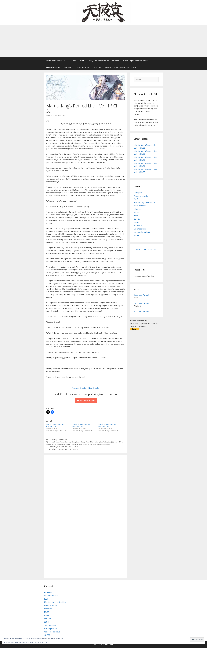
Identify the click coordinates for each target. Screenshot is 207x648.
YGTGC (137, 235)
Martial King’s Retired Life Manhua (135, 61)
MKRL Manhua (140, 205)
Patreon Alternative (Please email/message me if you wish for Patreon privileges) (144, 323)
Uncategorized (140, 229)
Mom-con (97, 67)
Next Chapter (94, 388)
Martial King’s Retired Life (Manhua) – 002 (107, 425)
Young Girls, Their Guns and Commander (104, 61)
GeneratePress (107, 645)
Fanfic (136, 199)
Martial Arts (119, 442)
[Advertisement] (103, 41)
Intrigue (96, 442)
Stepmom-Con (140, 225)
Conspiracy (76, 442)
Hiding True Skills (87, 442)
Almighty (67, 67)
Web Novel (83, 444)
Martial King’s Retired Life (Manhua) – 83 (81, 425)
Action (51, 442)
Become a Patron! (141, 295)
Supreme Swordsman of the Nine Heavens (120, 67)
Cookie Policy (45, 642)
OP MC (68, 444)
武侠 (94, 444)
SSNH (136, 222)
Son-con (73, 61)
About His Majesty (53, 67)
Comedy (68, 442)
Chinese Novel (59, 442)
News (136, 215)
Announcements (141, 196)
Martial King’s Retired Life (55, 61)
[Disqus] (85, 487)
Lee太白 (111, 442)
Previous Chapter (79, 388)
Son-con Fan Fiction (82, 67)
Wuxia (90, 444)
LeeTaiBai (103, 442)
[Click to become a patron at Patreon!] (86, 403)
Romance (74, 444)
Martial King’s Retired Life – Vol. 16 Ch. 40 (63, 449)
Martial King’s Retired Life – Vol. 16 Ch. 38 (63, 447)
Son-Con (137, 219)
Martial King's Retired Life (58, 439)
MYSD (82, 61)
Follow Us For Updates (145, 249)
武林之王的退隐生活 (103, 444)
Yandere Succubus (142, 232)
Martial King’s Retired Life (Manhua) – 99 (55, 425)
